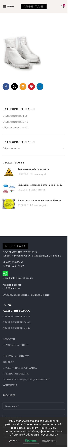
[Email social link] (23, 86)
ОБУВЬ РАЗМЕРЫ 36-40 (17, 322)
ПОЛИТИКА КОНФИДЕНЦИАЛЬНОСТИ (26, 379)
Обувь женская (11, 148)
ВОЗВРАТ (8, 361)
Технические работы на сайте (33, 169)
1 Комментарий (38, 174)
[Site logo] (34, 6)
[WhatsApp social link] (5, 305)
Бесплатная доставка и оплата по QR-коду (40, 184)
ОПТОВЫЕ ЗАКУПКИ (15, 345)
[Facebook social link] (6, 86)
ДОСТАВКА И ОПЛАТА (16, 356)
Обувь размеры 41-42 (15, 127)
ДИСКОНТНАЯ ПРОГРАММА (20, 367)
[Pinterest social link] (31, 86)
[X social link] (14, 86)
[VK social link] (9, 305)
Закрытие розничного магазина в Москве (39, 200)
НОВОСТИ (9, 339)
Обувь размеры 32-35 (15, 115)
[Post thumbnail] (9, 173)
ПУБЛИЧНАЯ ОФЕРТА (16, 373)
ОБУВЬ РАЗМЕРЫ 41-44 (16, 328)
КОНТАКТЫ (10, 385)
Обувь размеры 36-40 (15, 121)
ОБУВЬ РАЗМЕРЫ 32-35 (16, 316)
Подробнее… (49, 440)
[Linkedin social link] (40, 86)
